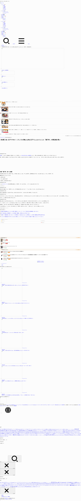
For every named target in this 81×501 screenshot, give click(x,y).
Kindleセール (25, 430)
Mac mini (47, 432)
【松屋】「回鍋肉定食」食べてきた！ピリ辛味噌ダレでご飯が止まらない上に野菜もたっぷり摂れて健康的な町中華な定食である (23, 214)
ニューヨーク (43, 429)
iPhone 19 (57, 430)
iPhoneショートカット (39, 430)
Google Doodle (49, 434)
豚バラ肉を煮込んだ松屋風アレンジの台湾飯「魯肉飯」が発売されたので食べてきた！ (15, 213)
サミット (9, 486)
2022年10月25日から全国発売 (26, 155)
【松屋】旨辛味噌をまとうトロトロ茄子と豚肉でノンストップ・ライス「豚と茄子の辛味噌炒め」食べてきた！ (20, 211)
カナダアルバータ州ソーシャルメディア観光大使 (50, 404)
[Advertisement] (25, 95)
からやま (4, 25)
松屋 (4, 5)
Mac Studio (56, 432)
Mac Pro (52, 432)
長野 (47, 429)
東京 (64, 429)
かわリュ (4, 19)
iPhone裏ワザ (7, 430)
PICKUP (53, 482)
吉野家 (4, 7)
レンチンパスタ (77, 433)
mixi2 (32, 486)
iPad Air (4, 432)
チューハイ (14, 429)
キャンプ (66, 433)
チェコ (37, 429)
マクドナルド (15, 433)
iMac (43, 432)
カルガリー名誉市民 (61, 404)
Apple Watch (16, 432)
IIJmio (34, 486)
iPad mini (9, 432)
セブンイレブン (5, 11)
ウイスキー (61, 429)
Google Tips (19, 486)
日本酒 (50, 429)
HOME (3, 45)
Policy (2, 495)
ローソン (4, 13)
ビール (3, 429)
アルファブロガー (8, 404)
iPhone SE (66, 430)
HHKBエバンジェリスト (29, 404)
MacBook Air (30, 432)
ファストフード (2, 137)
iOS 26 (71, 430)
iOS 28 (73, 429)
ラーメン (3, 434)
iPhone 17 (47, 430)
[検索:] (4, 461)
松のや (4, 8)
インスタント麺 (12, 434)
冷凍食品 (73, 485)
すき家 (4, 6)
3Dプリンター (5, 436)
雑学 (33, 430)
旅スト (4, 35)
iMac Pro (61, 432)
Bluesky (72, 434)
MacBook (22, 432)
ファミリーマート (6, 12)
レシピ (71, 433)
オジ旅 (79, 404)
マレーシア (25, 429)
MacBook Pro (38, 432)
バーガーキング (22, 433)
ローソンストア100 (59, 433)
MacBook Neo (55, 429)
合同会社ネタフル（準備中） (6, 496)
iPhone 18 (53, 430)
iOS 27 (75, 430)
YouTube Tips (23, 486)
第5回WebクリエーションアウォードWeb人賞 (18, 404)
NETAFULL (6, 498)
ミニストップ (70, 429)
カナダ (8, 429)
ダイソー (29, 434)
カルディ (76, 485)
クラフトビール (31, 429)
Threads (67, 434)
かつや (4, 26)
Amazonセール (16, 430)
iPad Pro (27, 483)
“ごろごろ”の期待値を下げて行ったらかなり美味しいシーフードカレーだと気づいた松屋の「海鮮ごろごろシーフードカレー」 (22, 216)
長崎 (67, 429)
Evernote (20, 429)
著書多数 (15, 405)
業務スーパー (5, 486)
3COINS (2, 486)
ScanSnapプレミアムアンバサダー (38, 404)
